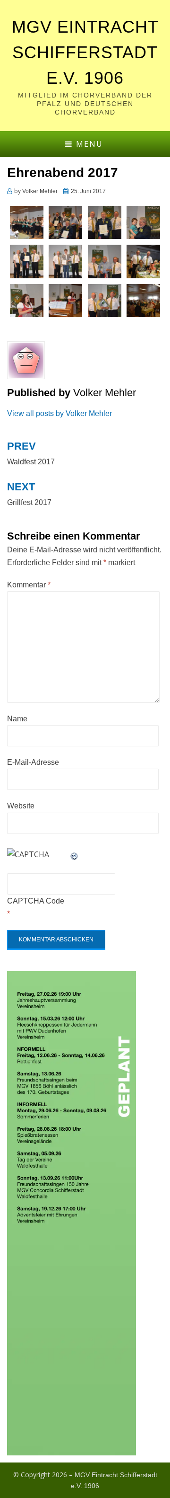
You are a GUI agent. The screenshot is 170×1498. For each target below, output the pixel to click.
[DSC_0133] (65, 261)
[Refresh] (74, 855)
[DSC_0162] (65, 222)
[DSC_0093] (143, 300)
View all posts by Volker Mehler (59, 413)
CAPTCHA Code (35, 901)
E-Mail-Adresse (33, 762)
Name (17, 719)
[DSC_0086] (26, 222)
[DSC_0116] (143, 261)
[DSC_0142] (26, 261)
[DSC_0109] (26, 300)
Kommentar (29, 585)
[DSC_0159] (104, 222)
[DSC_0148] (143, 222)
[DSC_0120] (104, 261)
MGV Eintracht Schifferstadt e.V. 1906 (85, 52)
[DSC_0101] (104, 300)
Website (20, 806)
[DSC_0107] (65, 300)
